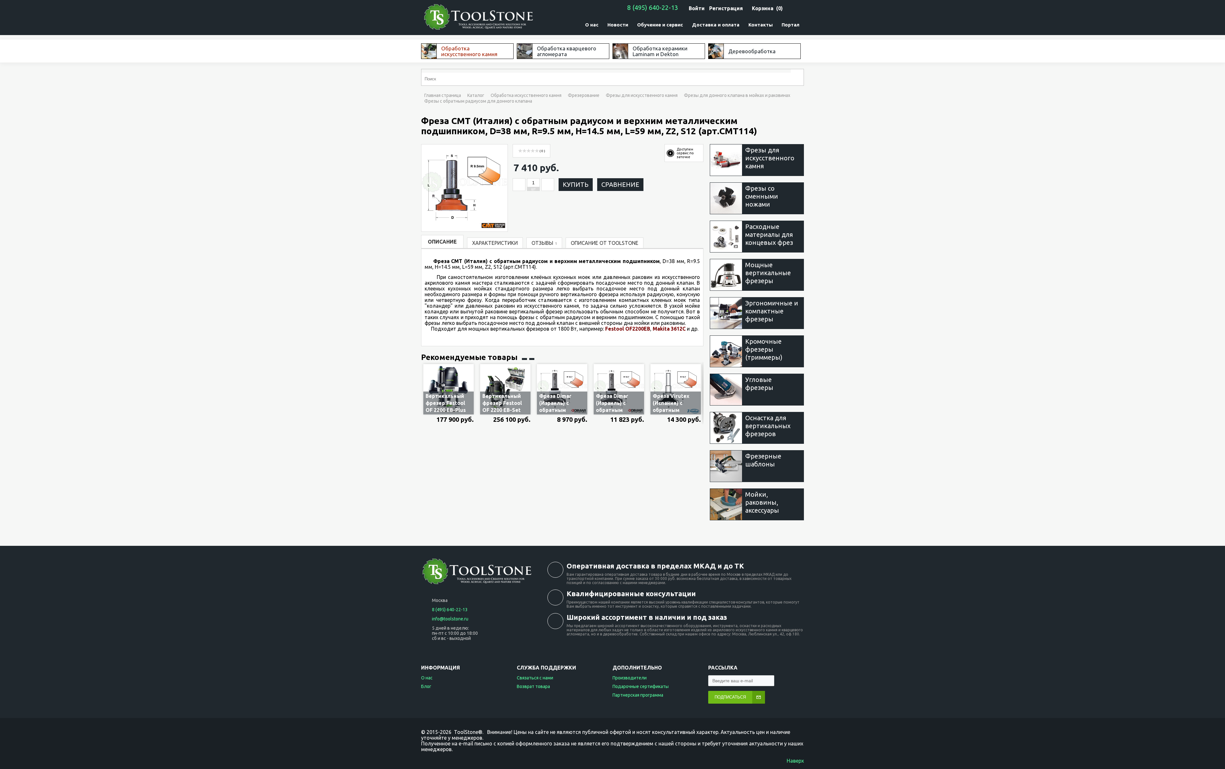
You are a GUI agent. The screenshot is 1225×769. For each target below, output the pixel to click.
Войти (697, 8)
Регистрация (726, 8)
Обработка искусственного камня (526, 95)
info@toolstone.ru (450, 618)
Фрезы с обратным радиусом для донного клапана (478, 101)
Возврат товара (533, 686)
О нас (427, 677)
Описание (442, 242)
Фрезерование (583, 95)
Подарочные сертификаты (640, 686)
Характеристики (495, 243)
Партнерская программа (637, 695)
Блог (426, 686)
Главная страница (442, 95)
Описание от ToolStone (604, 243)
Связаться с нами (535, 677)
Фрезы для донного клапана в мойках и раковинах (737, 95)
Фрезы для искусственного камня (642, 95)
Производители (629, 677)
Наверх (795, 761)
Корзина (762, 8)
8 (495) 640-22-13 (652, 7)
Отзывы (544, 243)
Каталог (475, 95)
